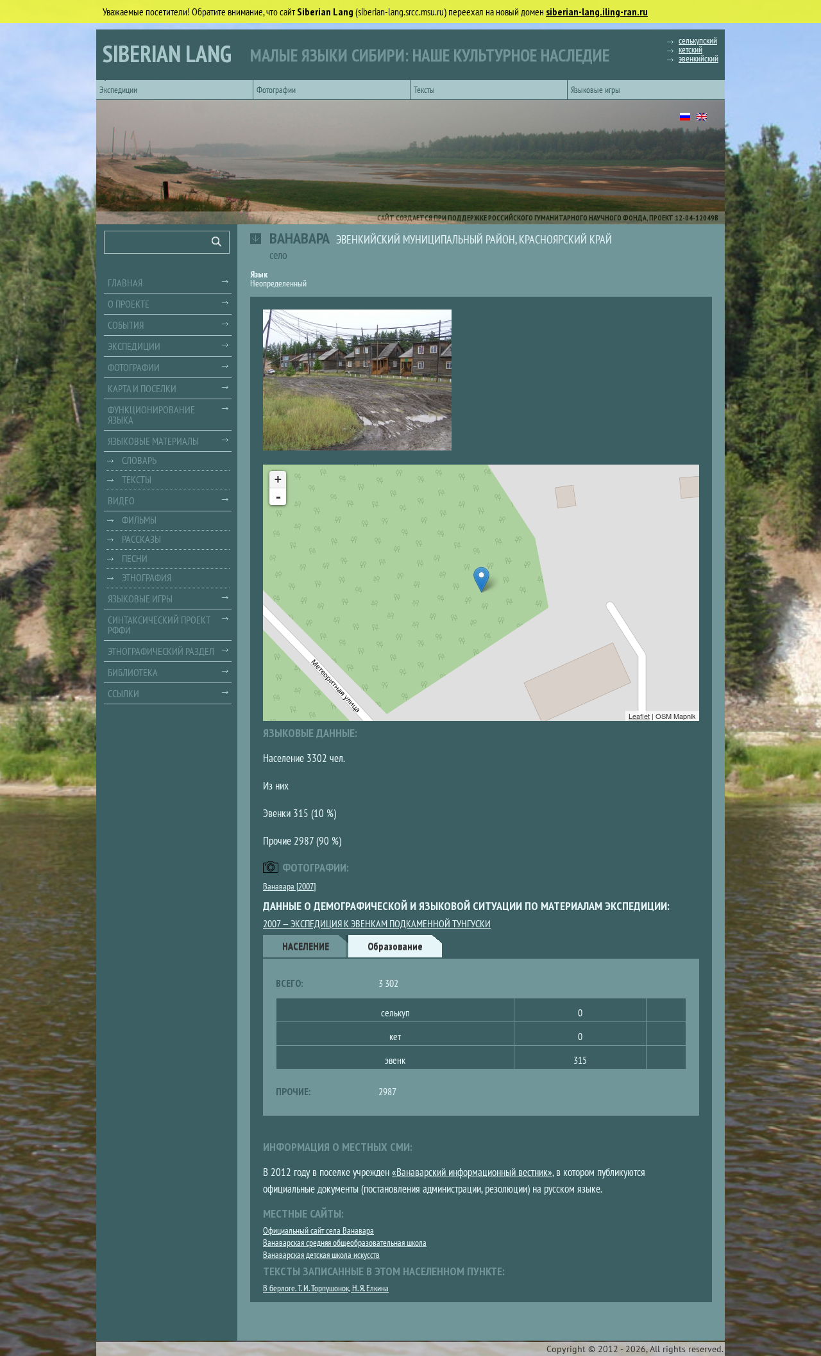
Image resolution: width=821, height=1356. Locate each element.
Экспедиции (118, 89)
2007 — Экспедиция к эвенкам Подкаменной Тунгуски (377, 923)
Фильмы (139, 519)
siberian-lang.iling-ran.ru (597, 11)
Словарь (139, 460)
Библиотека (133, 672)
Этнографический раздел (161, 651)
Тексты (424, 89)
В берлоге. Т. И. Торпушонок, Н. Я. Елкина (326, 1288)
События (126, 324)
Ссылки (123, 693)
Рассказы (141, 539)
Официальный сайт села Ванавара (318, 1230)
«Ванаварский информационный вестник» (472, 1172)
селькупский (698, 40)
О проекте (128, 303)
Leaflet (639, 716)
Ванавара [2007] (289, 886)
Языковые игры (595, 89)
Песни (135, 558)
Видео (121, 500)
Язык (258, 274)
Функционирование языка (151, 414)
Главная (125, 282)
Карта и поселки (142, 388)
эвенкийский (698, 58)
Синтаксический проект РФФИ (159, 624)
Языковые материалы (153, 440)
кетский (690, 49)
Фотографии (276, 89)
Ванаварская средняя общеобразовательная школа (345, 1242)
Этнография (146, 577)
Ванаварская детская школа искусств (321, 1255)
